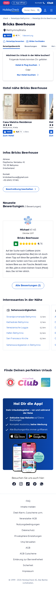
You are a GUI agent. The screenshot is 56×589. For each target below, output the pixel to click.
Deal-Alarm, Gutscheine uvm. (28, 512)
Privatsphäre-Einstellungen (28, 536)
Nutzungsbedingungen (28, 524)
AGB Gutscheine (28, 553)
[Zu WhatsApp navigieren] (41, 484)
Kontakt (38, 3)
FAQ (28, 501)
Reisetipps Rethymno (20, 18)
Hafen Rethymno (15, 333)
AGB (28, 548)
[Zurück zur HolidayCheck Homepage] (11, 10)
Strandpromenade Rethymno (21, 316)
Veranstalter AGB (28, 518)
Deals (6, 3)
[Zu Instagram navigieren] (21, 484)
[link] (45, 10)
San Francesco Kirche (17, 338)
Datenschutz (28, 530)
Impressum (28, 571)
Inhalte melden (28, 507)
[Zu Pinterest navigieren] (34, 484)
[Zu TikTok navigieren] (28, 484)
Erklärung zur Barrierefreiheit (28, 559)
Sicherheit (28, 565)
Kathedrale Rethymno (17, 322)
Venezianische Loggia (17, 327)
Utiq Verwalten (28, 542)
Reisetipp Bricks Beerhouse (44, 18)
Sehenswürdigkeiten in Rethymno (23, 345)
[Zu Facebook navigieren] (14, 484)
